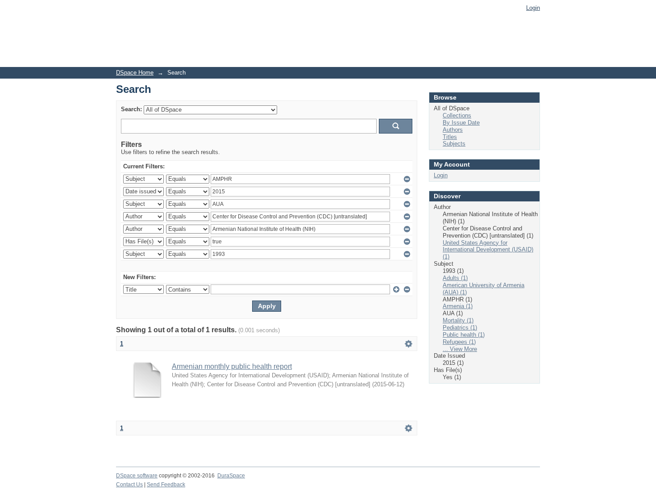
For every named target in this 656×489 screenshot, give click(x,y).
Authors (453, 129)
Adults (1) (455, 278)
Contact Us (129, 484)
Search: (131, 109)
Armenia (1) (458, 306)
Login (533, 7)
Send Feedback (166, 484)
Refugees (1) (459, 342)
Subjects (454, 143)
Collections (457, 115)
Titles (450, 137)
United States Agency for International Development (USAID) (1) (488, 249)
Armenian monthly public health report (232, 366)
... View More (460, 349)
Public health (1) (464, 334)
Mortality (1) (458, 320)
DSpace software (137, 475)
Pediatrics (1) (460, 327)
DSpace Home (135, 72)
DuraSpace (231, 475)
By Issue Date (461, 122)
